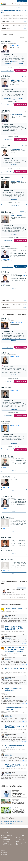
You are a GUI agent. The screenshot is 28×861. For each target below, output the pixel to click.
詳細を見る (14, 288)
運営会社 (5, 852)
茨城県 (12, 45)
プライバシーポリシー (21, 839)
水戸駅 (4, 550)
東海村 (10, 823)
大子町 (14, 823)
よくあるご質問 (6, 843)
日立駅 (13, 47)
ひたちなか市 (19, 322)
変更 (25, 21)
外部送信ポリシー (20, 841)
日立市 (17, 45)
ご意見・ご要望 (20, 835)
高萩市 (10, 821)
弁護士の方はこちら (22, 1)
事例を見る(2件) (7, 63)
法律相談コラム (6, 839)
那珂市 (7, 823)
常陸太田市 (6, 821)
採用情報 (5, 854)
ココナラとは (6, 841)
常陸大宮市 (3, 823)
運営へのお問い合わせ (8, 845)
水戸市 (17, 356)
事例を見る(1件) (7, 98)
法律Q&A (5, 837)
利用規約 (18, 837)
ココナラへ (4, 1)
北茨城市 (15, 821)
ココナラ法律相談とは (8, 835)
